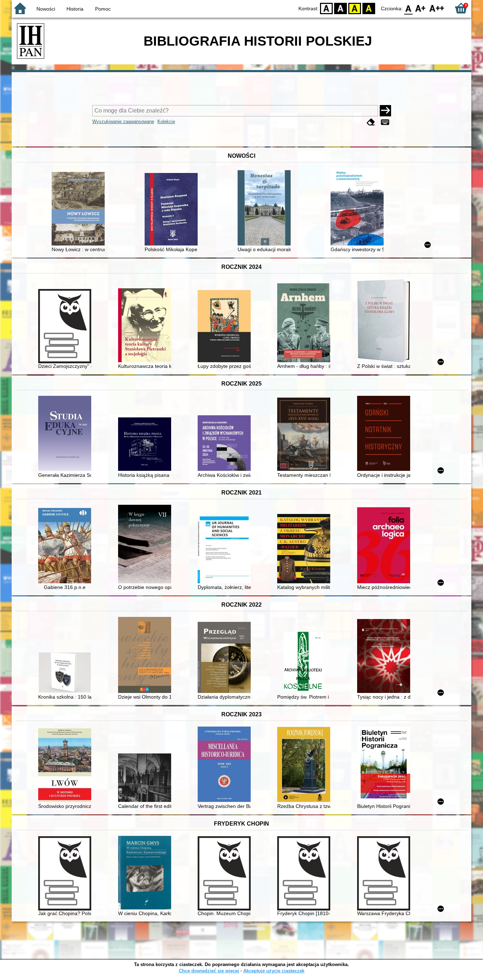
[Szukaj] (385, 110)
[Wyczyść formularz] (371, 122)
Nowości (45, 9)
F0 (408, 8)
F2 (436, 8)
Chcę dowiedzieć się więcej (209, 970)
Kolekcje (166, 121)
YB (355, 8)
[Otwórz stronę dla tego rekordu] (80, 209)
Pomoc (103, 9)
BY (369, 8)
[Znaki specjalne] (385, 122)
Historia (74, 9)
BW (340, 8)
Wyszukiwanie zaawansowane (123, 121)
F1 (420, 8)
